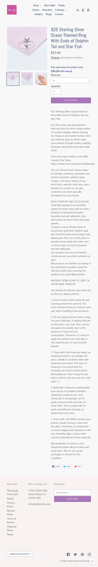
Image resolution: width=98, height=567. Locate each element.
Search (10, 498)
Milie (70, 561)
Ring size (55, 74)
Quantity (55, 86)
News (10, 534)
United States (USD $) (19, 554)
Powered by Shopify (82, 561)
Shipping (55, 57)
